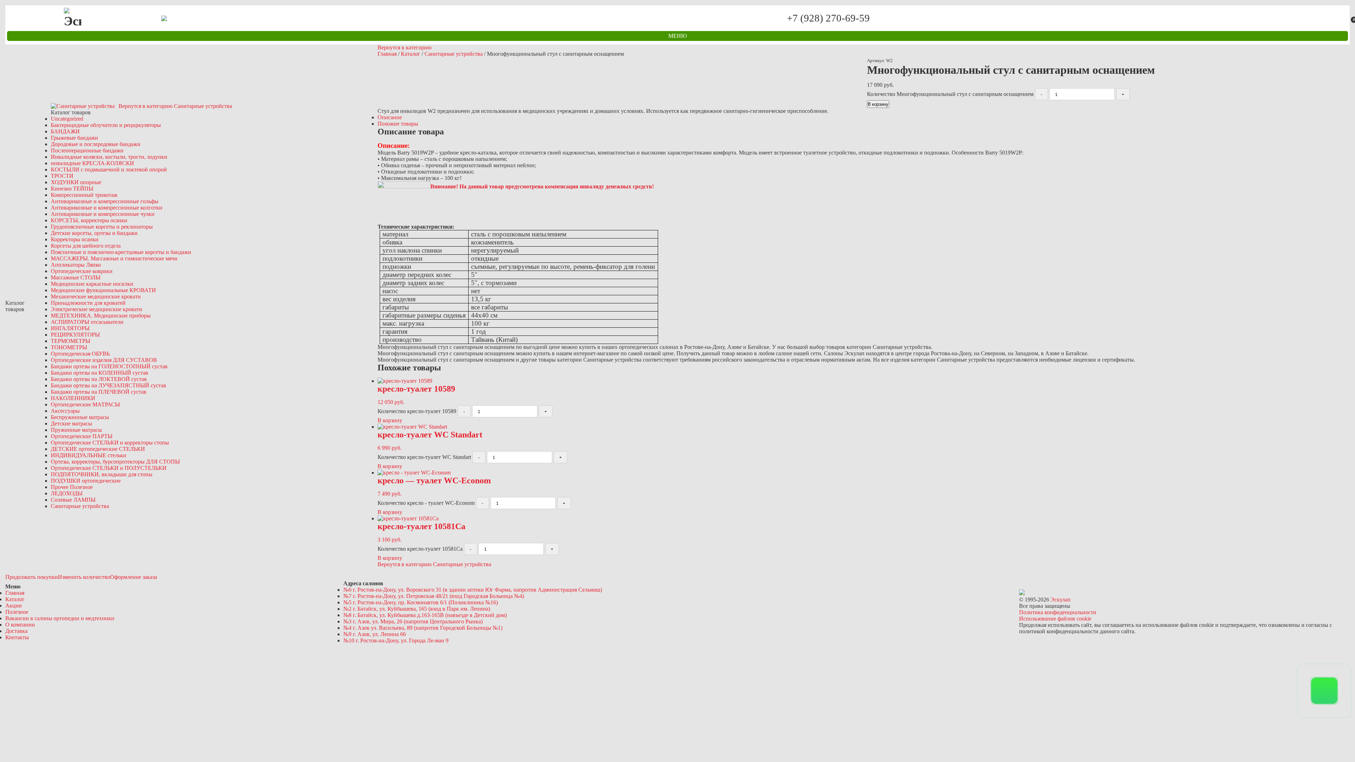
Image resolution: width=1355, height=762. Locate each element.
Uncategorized (67, 119)
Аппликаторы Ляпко (76, 265)
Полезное (16, 612)
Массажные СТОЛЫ (76, 277)
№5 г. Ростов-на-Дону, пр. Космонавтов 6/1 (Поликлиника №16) (420, 602)
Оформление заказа (133, 577)
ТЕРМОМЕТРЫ (70, 341)
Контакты (17, 637)
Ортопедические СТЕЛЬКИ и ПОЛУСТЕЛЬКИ (109, 468)
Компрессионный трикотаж (84, 195)
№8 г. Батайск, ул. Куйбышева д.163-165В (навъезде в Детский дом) (425, 615)
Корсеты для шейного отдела (86, 246)
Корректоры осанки (74, 239)
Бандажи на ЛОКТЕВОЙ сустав (99, 379)
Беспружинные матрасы (80, 417)
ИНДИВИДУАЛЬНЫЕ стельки (88, 455)
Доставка (16, 631)
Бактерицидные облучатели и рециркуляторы (106, 125)
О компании (20, 625)
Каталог (410, 54)
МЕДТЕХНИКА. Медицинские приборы (101, 316)
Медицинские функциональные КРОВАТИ (103, 290)
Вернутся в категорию (405, 47)
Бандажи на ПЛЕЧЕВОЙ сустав (98, 392)
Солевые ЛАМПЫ (73, 500)
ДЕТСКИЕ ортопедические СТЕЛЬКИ (98, 449)
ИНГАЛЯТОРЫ (70, 328)
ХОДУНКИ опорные (76, 182)
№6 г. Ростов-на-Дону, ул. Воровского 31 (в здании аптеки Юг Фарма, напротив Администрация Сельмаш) (472, 590)
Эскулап (1060, 600)
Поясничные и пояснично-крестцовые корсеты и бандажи (121, 252)
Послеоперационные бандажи (87, 150)
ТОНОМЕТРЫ (69, 347)
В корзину (878, 104)
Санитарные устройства (80, 506)
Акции (13, 606)
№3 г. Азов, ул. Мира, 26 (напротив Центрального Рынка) (413, 621)
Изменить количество (84, 577)
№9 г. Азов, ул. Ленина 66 (374, 634)
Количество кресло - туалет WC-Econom (426, 503)
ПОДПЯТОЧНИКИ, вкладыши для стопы (101, 474)
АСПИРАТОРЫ (87, 322)
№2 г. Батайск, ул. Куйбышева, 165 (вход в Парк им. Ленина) (416, 609)
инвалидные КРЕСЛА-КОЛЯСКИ (92, 163)
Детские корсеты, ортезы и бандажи (94, 233)
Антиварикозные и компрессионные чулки (103, 214)
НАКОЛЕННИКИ (73, 398)
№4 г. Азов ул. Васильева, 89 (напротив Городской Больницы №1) (422, 628)
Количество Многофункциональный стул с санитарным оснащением (950, 94)
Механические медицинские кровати (96, 297)
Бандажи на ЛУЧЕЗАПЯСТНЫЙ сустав (108, 385)
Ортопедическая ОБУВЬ (80, 354)
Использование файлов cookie (1055, 619)
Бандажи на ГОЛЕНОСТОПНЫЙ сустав (109, 366)
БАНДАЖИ (65, 131)
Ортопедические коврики (82, 271)
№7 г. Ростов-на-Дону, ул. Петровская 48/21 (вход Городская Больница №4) (433, 596)
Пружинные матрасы (76, 430)
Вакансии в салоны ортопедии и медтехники (59, 618)
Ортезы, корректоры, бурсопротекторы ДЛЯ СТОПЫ (115, 462)
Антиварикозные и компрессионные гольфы (104, 201)
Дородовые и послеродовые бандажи (95, 144)
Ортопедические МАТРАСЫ (85, 404)
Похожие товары (398, 124)
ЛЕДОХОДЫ (67, 493)
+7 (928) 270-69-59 (828, 18)
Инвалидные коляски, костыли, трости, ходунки (109, 157)
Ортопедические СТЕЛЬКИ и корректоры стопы (110, 443)
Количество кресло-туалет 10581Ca (420, 549)
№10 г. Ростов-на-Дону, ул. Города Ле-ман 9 (395, 640)
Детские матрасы (71, 424)
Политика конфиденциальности (1057, 612)
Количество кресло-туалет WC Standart (424, 457)
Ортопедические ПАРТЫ (82, 436)
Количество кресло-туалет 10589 (417, 411)
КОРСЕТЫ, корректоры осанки (89, 220)
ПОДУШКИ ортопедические (86, 481)
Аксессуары (65, 411)
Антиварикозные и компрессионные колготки (106, 208)
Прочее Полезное (72, 487)
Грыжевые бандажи (74, 138)
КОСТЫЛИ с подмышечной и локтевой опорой (109, 170)
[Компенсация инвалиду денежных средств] (404, 186)
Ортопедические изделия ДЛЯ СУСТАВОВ (104, 360)
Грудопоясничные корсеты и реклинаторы (102, 227)
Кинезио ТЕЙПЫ (72, 189)
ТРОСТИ (62, 176)
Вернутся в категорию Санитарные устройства (175, 106)
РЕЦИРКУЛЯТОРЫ (75, 335)
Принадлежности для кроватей (88, 303)
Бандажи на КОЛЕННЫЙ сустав (99, 373)
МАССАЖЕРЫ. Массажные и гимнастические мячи (114, 258)
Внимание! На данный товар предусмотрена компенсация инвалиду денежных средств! (542, 186)
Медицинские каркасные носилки (92, 284)
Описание (390, 117)
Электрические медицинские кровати (96, 309)
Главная (387, 54)
